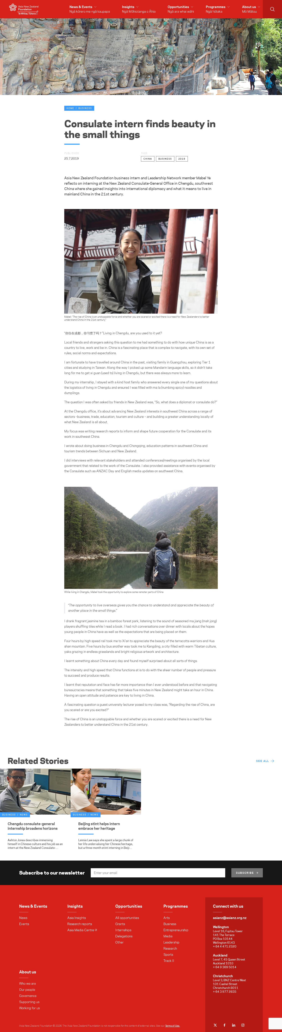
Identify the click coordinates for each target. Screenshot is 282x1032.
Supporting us (29, 1002)
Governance (27, 995)
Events (24, 924)
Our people (27, 989)
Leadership (171, 942)
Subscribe (245, 873)
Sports (168, 954)
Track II (168, 960)
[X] (215, 1025)
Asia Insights (76, 918)
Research (170, 948)
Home (70, 108)
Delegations (123, 936)
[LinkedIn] (233, 1025)
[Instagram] (243, 1025)
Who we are (27, 983)
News (23, 918)
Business (85, 108)
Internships (123, 930)
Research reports (79, 924)
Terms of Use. (172, 1025)
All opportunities (127, 918)
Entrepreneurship (175, 930)
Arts (166, 918)
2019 (181, 158)
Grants (120, 924)
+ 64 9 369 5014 (224, 967)
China (147, 158)
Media (167, 936)
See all (262, 761)
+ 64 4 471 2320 (224, 946)
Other (119, 942)
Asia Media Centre (80, 930)
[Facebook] (224, 1025)
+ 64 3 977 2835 (224, 992)
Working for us (29, 1008)
